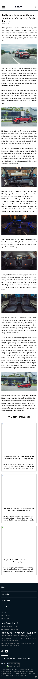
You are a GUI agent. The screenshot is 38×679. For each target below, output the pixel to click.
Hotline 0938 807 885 (10, 626)
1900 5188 (3, 3)
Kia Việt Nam (5, 618)
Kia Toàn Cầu (5, 615)
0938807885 (4, 1)
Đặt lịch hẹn (13, 1)
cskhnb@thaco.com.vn (10, 629)
